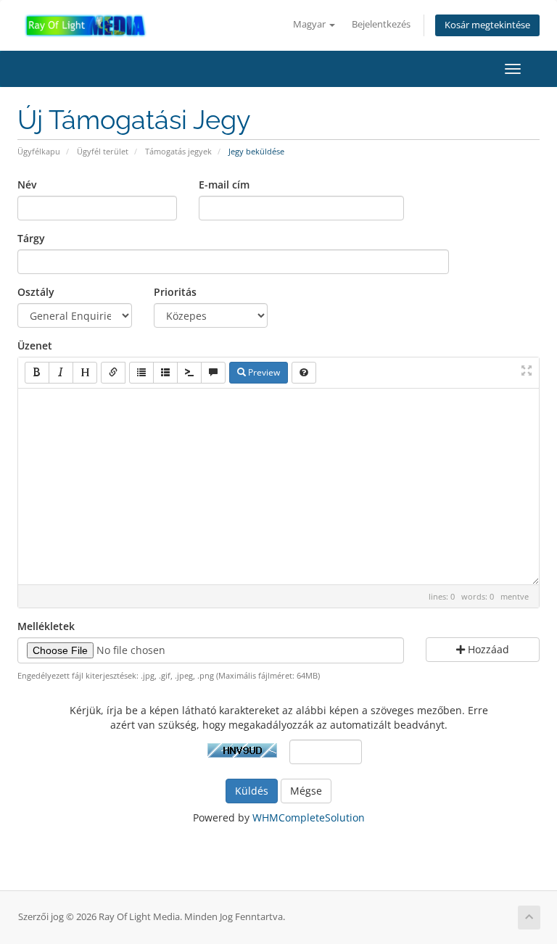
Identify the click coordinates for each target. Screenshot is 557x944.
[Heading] (85, 373)
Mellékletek (46, 626)
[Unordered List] (141, 373)
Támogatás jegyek (178, 151)
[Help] (304, 373)
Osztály (35, 292)
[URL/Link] (113, 373)
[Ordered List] (165, 373)
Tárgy (31, 238)
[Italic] (61, 373)
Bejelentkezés (381, 24)
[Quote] (213, 373)
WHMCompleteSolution (308, 817)
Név (26, 184)
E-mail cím (224, 184)
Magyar (310, 24)
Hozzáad (487, 649)
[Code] (189, 373)
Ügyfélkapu (38, 151)
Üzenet (34, 345)
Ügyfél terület (102, 151)
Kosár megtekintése (487, 25)
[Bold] (37, 373)
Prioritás (175, 292)
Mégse (306, 791)
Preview (263, 372)
